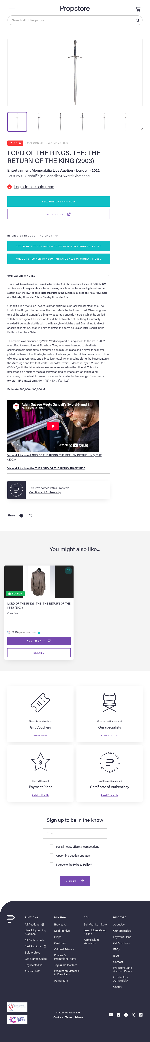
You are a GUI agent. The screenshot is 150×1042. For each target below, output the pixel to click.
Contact (118, 961)
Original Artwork (64, 949)
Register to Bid (33, 965)
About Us (118, 924)
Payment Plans (122, 936)
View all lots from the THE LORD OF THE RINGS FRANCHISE (46, 468)
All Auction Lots (34, 940)
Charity (117, 986)
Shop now (40, 735)
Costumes (60, 943)
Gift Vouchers (121, 943)
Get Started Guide (36, 958)
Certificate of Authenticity (120, 978)
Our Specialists (122, 930)
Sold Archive (32, 952)
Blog (116, 955)
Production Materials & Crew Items (66, 972)
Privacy (79, 1017)
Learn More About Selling (95, 931)
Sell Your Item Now (95, 924)
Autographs (61, 980)
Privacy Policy (82, 864)
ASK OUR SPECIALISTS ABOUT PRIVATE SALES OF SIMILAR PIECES (58, 258)
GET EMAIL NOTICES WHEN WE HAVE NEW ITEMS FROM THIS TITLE (58, 246)
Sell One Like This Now (58, 201)
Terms (68, 1017)
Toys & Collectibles (65, 965)
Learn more (109, 735)
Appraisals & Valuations (91, 941)
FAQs (116, 949)
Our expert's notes (21, 275)
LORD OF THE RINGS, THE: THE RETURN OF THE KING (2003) (53, 156)
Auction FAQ (32, 971)
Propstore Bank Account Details (122, 969)
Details (38, 652)
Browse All (60, 924)
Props (57, 936)
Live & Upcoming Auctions (35, 931)
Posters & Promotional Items (65, 956)
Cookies (58, 1017)
